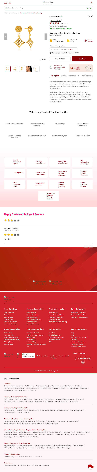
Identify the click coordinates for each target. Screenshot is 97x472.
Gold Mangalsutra (9, 386)
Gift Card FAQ (31, 342)
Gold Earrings (8, 317)
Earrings (14, 13)
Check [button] (70, 49)
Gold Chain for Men (10, 322)
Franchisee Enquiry (77, 344)
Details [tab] (63, 76)
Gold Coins (38, 456)
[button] (5, 3)
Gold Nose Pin (32, 390)
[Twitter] (77, 358)
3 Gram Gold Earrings (63, 448)
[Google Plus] (89, 358)
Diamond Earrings (34, 410)
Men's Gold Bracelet (10, 423)
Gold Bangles (8, 319)
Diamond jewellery (9, 410)
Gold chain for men (24, 423)
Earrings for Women (55, 432)
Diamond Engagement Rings (42, 445)
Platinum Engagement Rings (62, 445)
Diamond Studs (32, 322)
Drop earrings (74, 401)
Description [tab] (55, 76)
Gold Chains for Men (10, 401)
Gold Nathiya (8, 437)
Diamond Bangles (9, 412)
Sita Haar (50, 434)
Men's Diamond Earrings (11, 421)
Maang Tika (68, 434)
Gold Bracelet (8, 388)
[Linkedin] (83, 362)
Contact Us (8, 333)
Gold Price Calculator (78, 315)
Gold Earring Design (45, 388)
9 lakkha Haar (51, 448)
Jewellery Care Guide (78, 342)
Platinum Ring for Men (56, 317)
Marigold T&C (31, 337)
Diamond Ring (31, 313)
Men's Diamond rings (27, 421)
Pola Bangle (38, 401)
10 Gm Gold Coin (40, 448)
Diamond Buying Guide (78, 346)
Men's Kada (61, 421)
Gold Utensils (29, 448)
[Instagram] (85, 358)
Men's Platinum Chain (56, 315)
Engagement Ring (9, 445)
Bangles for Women (69, 432)
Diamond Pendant (33, 324)
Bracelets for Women (10, 434)
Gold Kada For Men (20, 390)
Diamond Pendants (47, 410)
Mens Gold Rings (37, 423)
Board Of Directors (55, 335)
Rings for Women (24, 432)
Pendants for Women (83, 432)
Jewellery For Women (10, 432)
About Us (52, 333)
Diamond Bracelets (23, 412)
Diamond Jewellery (41, 386)
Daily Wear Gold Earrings (39, 432)
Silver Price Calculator (78, 313)
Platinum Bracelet (55, 319)
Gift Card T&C (31, 340)
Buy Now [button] (82, 59)
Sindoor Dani (18, 448)
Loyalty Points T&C (33, 333)
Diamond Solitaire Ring (34, 319)
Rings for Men (52, 421)
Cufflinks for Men (72, 421)
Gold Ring (7, 315)
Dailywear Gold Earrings (26, 401)
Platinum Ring (53, 313)
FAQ (72, 335)
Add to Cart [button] (60, 59)
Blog (72, 333)
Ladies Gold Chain (72, 388)
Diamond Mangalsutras (77, 410)
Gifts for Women (78, 445)
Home (6, 13)
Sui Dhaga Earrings (31, 388)
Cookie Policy (8, 344)
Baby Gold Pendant (67, 386)
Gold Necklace (9, 313)
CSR (50, 342)
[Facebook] (81, 358)
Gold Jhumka (59, 434)
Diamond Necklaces (62, 410)
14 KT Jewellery (54, 386)
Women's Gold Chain (11, 324)
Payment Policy (9, 335)
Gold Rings (78, 386)
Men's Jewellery (40, 421)
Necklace (20, 386)
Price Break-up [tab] (74, 76)
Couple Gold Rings (33, 437)
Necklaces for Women (26, 434)
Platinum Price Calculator (79, 317)
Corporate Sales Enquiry (12, 340)
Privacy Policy (8, 342)
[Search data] (6, 8)
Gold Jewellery (29, 386)
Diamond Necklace (33, 315)
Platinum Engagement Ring (58, 322)
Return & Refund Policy (11, 337)
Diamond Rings (19, 388)
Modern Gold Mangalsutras (64, 399)
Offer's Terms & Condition (35, 335)
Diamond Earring (32, 317)
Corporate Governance (56, 337)
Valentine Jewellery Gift (26, 456)
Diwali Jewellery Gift (10, 456)
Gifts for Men (8, 448)
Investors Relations (55, 340)
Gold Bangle (83, 388)
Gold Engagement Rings (24, 445)
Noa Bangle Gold (40, 434)
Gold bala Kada (79, 434)
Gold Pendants (38, 399)
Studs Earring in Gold (61, 401)
